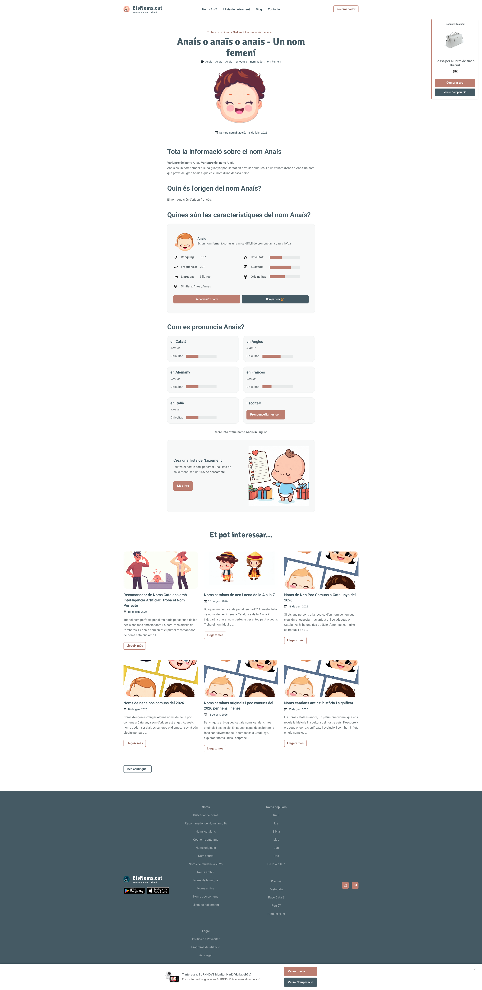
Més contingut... (138, 769)
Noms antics (205, 888)
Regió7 (276, 905)
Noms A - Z (209, 9)
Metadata (276, 889)
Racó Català (276, 897)
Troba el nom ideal (218, 32)
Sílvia (276, 831)
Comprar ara (455, 82)
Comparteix (273, 299)
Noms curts (205, 856)
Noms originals (206, 848)
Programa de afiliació (205, 947)
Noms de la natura (205, 880)
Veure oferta (296, 971)
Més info (183, 486)
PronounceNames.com (265, 414)
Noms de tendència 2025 (206, 864)
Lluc (276, 839)
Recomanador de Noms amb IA (206, 823)
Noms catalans (206, 831)
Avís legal (205, 955)
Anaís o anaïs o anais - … (260, 32)
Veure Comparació (455, 92)
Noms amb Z (205, 872)
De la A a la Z (276, 864)
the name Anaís (243, 432)
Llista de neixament (236, 9)
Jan (276, 848)
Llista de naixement (205, 905)
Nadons (237, 32)
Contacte (274, 9)
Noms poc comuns (205, 896)
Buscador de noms (205, 815)
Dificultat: (176, 356)
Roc (276, 856)
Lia (276, 823)
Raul (276, 815)
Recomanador (345, 9)
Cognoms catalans (205, 839)
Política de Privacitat (206, 939)
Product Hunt (276, 914)
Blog (259, 9)
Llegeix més (135, 645)
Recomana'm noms (206, 299)
